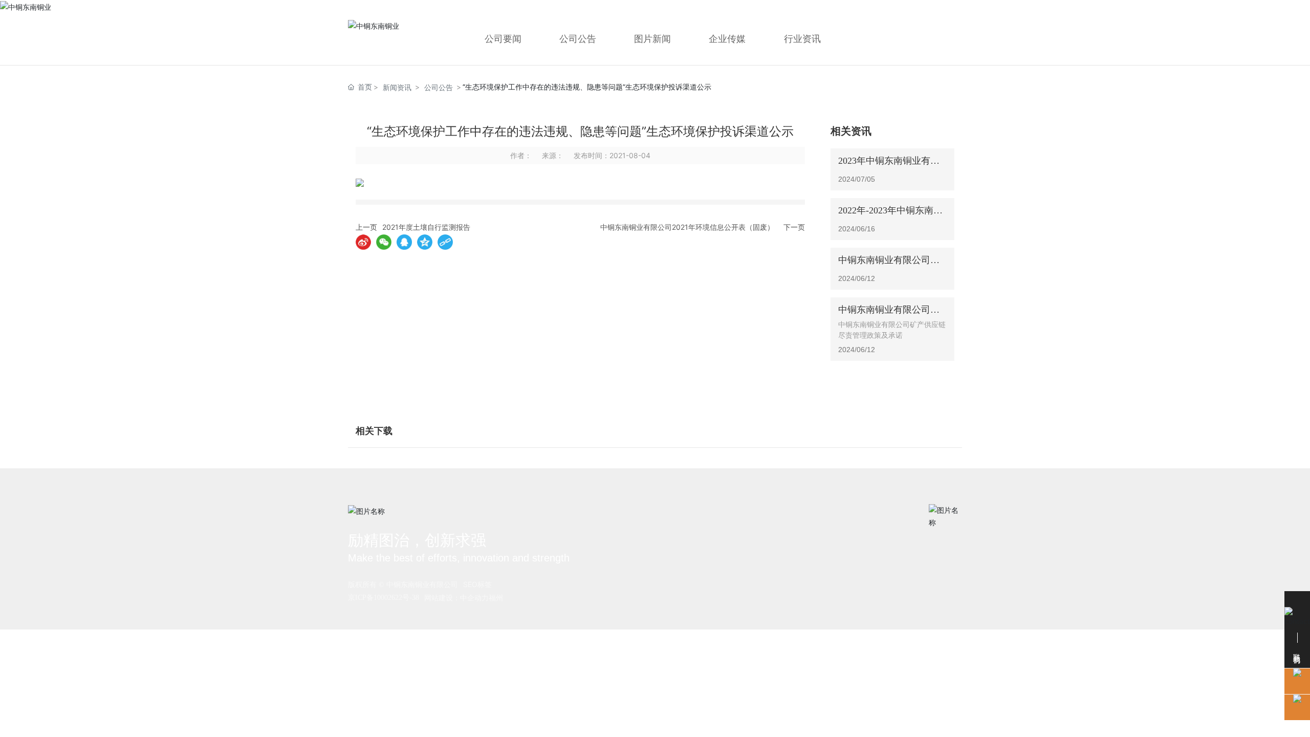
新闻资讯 (397, 87)
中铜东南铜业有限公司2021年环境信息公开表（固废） (687, 227)
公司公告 (438, 87)
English (950, 9)
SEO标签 (477, 584)
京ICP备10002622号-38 (383, 597)
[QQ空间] (424, 242)
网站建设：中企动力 (456, 597)
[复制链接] (445, 242)
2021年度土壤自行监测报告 (426, 227)
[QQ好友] (404, 242)
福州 (496, 597)
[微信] (383, 242)
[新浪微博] (363, 242)
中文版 (921, 9)
